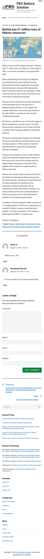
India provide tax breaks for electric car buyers (18, 419)
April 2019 (5, 486)
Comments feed (7, 537)
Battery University (8, 501)
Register (5, 525)
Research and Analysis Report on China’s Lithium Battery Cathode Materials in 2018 (19, 433)
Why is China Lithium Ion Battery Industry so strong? (20, 438)
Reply (5, 261)
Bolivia (12, 224)
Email (5, 348)
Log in (4, 529)
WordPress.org (7, 541)
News (4, 509)
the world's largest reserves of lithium (25, 227)
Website (5, 358)
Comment (6, 309)
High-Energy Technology (25, 224)
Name (5, 337)
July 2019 (5, 482)
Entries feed (6, 533)
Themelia (27, 555)
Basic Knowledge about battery (30, 461)
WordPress (17, 555)
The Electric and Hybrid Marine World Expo (17, 423)
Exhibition (15, 220)
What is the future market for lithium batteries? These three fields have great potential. (20, 427)
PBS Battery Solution (24, 552)
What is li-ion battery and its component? (27, 465)
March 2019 (6, 490)
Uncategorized (7, 513)
